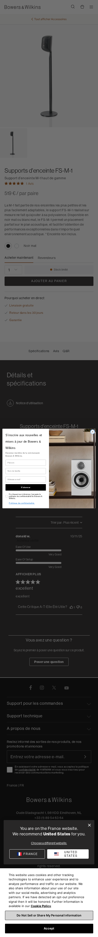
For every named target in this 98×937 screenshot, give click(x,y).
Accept (49, 928)
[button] (68, 854)
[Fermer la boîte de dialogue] (89, 825)
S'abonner (25, 487)
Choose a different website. (49, 843)
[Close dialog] (92, 432)
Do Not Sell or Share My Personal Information (49, 915)
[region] (49, 902)
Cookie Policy (41, 906)
